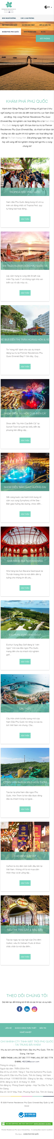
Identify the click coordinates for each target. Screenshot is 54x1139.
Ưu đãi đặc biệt (28, 25)
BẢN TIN (43, 1028)
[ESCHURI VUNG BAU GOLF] (25, 619)
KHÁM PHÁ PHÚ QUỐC (10, 32)
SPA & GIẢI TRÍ (45, 25)
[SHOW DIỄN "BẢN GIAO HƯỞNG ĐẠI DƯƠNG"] (25, 471)
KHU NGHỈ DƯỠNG (9, 18)
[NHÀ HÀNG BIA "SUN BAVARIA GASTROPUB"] (25, 545)
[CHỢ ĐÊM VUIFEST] (25, 840)
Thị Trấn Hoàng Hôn (17, 137)
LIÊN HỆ (8, 1028)
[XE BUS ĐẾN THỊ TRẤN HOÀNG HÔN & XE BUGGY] (25, 324)
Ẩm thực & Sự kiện (9, 25)
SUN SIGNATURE (30, 32)
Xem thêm (25, 219)
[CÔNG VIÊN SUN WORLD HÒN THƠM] (25, 766)
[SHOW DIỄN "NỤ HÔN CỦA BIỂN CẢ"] (25, 397)
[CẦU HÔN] (25, 693)
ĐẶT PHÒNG (45, 38)
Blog (43, 32)
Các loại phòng (27, 18)
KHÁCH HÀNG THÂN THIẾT (25, 1028)
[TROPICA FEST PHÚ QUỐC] (25, 176)
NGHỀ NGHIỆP (25, 1032)
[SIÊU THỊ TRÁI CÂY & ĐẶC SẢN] (25, 914)
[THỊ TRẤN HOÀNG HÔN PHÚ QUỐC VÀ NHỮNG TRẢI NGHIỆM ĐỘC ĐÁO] (25, 250)
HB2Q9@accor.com (30, 1061)
